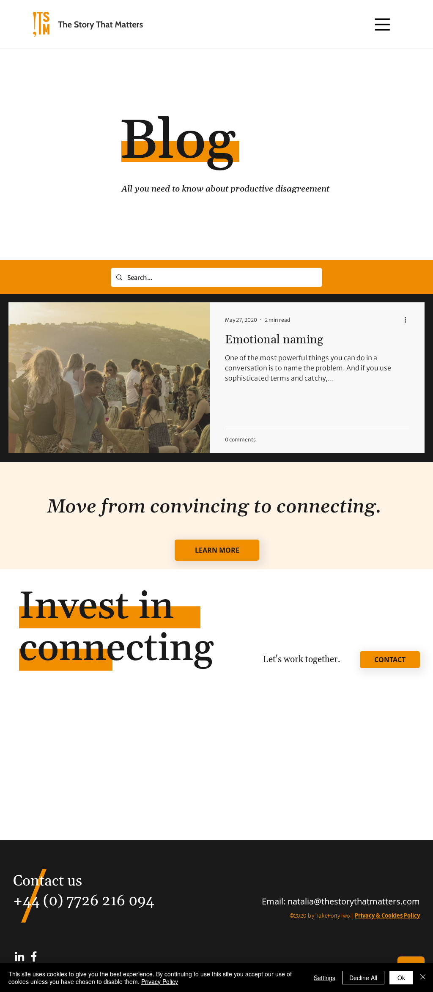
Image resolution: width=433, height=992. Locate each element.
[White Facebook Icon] (34, 956)
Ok (401, 977)
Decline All (363, 977)
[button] (382, 24)
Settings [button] (324, 977)
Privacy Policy (159, 981)
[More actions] (408, 320)
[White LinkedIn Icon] (19, 956)
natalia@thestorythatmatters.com (354, 901)
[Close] (423, 977)
